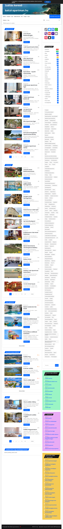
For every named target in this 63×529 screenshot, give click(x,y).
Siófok (53, 281)
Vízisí (50, 339)
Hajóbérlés (47, 195)
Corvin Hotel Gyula (29, 284)
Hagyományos (52, 191)
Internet (46, 208)
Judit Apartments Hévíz (31, 47)
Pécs (22, 16)
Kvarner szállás (28, 368)
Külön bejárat (47, 229)
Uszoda (54, 325)
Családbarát (47, 94)
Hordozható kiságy (48, 202)
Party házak (47, 100)
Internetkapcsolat (52, 208)
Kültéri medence (48, 84)
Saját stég (46, 279)
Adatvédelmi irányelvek (43, 526)
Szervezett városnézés (49, 302)
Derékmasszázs (53, 149)
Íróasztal (46, 354)
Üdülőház (47, 59)
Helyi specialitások (48, 200)
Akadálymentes (52, 120)
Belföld (46, 76)
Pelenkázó (55, 269)
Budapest (8, 16)
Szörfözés (46, 313)
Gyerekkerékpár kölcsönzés (50, 183)
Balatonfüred (53, 128)
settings (13, 2)
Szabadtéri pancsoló (48, 294)
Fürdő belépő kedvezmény (49, 168)
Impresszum (58, 526)
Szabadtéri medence (48, 292)
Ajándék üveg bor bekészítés (50, 118)
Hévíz (46, 204)
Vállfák (46, 339)
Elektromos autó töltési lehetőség (50, 156)
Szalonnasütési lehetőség (49, 296)
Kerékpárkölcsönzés (48, 216)
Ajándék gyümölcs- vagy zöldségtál (51, 116)
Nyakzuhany (47, 262)
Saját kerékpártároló (53, 275)
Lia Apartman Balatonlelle (27, 110)
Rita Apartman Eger (29, 121)
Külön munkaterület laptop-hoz (50, 231)
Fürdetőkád (47, 166)
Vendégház (47, 51)
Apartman (47, 49)
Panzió (46, 55)
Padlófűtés (47, 264)
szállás (51, 306)
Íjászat (55, 352)
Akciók (46, 98)
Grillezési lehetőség (48, 179)
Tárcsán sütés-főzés (48, 323)
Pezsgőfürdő (47, 271)
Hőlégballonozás (52, 204)
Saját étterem (52, 279)
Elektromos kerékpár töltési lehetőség (51, 158)
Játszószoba (47, 212)
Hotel (46, 57)
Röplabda (46, 275)
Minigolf (46, 252)
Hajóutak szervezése (54, 195)
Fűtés (50, 174)
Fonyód (53, 164)
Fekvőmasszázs (54, 160)
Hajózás (46, 197)
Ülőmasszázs (47, 356)
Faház (46, 61)
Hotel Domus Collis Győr (31, 210)
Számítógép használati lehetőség (50, 308)
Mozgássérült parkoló (48, 258)
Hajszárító (54, 193)
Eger (12, 16)
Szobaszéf (53, 304)
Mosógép (53, 254)
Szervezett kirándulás (49, 300)
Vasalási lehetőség (48, 329)
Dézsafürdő (53, 151)
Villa (46, 65)
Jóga (57, 212)
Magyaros (54, 241)
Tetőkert (46, 321)
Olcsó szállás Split (29, 380)
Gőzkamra (47, 191)
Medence (46, 246)
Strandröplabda (53, 285)
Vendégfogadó (48, 69)
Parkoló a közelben (48, 269)
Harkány (51, 197)
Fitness (46, 164)
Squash (51, 283)
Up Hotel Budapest (29, 221)
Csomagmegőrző (48, 147)
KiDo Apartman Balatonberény (28, 59)
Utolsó (32, 156)
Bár (50, 141)
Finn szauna (56, 162)
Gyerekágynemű (48, 187)
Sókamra (54, 315)
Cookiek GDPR (53, 526)
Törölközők (56, 323)
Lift (57, 237)
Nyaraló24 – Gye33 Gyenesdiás (29, 72)
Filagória (46, 162)
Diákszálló (47, 71)
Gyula (28, 16)
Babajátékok (47, 126)
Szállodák (8, 165)
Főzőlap (46, 174)
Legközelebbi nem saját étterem (50, 235)
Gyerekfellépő (47, 181)
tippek (51, 321)
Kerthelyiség (52, 214)
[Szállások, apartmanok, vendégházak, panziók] (32, 7)
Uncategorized (48, 102)
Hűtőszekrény (47, 206)
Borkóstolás (47, 139)
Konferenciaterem (52, 218)
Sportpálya (47, 283)
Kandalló (46, 214)
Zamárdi (51, 348)
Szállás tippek (47, 96)
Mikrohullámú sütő (48, 250)
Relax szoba (47, 273)
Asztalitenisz (55, 122)
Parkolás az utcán (48, 267)
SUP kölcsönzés (48, 290)
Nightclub (53, 260)
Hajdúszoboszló (17, 16)
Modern (50, 252)
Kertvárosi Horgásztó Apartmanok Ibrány (30, 133)
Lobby (46, 239)
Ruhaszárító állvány (54, 273)
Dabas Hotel (27, 259)
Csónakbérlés (55, 147)
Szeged (25, 16)
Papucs (51, 264)
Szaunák (46, 298)
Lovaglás (50, 239)
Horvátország (47, 67)
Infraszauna (54, 206)
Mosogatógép (47, 254)
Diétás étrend (47, 151)
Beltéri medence (48, 133)
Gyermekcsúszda (48, 189)
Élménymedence (48, 350)
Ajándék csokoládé (48, 114)
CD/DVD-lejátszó (48, 145)
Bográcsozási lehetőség (49, 137)
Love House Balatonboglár (28, 34)
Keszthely (55, 216)
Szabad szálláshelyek (30, 319)
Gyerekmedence (48, 185)
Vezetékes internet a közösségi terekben (50, 334)
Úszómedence (52, 354)
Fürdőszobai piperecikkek (49, 172)
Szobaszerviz (47, 304)
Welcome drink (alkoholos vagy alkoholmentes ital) (50, 342)
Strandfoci (47, 285)
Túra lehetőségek (48, 325)
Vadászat (50, 327)
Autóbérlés (47, 124)
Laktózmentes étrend (48, 233)
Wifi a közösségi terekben (49, 346)
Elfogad (47, 1)
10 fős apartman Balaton (49, 112)
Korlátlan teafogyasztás (49, 225)
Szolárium (46, 306)
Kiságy (46, 218)
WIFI (54, 344)
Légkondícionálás (48, 241)
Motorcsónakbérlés (48, 256)
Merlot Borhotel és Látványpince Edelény (30, 246)
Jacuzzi (46, 210)
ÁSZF (49, 526)
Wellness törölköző (48, 344)
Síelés (51, 313)
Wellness (46, 80)
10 (21, 156)
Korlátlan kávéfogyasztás (49, 223)
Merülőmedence (48, 248)
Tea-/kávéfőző (47, 317)
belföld (52, 130)
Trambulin (55, 321)
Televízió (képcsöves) (49, 319)
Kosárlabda (47, 227)
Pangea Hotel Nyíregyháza (27, 197)
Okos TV (52, 262)
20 (25, 156)
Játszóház (55, 210)
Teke (53, 317)
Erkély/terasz (47, 160)
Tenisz (55, 319)
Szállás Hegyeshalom (30, 429)
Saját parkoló (47, 277)
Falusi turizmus (48, 63)
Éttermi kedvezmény (48, 352)
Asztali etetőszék (48, 122)
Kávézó (52, 227)
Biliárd (53, 133)
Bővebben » (26, 42)
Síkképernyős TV (48, 315)
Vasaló (54, 329)
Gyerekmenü (54, 185)
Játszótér (52, 212)
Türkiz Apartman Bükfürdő (28, 98)
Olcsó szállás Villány (29, 402)
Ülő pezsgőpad (53, 356)
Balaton (4, 16)
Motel (46, 75)
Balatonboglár (47, 128)
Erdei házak (47, 82)
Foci (50, 164)
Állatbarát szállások (49, 88)
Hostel (46, 73)
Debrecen (46, 149)
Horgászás (55, 202)
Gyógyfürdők (47, 92)
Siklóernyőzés (47, 281)
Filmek (51, 162)
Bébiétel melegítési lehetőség (50, 143)
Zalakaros (5, 20)
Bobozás (46, 135)
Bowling (52, 139)
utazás (46, 327)
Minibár (54, 250)
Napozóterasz (47, 260)
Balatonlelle (47, 130)
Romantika (47, 90)
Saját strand (53, 277)
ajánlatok (46, 120)
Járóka (50, 210)
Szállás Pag (27, 357)
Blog (8, 20)
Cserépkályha (55, 145)
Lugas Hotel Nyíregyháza (27, 184)
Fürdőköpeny (47, 170)
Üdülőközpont (47, 78)
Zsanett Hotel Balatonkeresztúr (29, 170)
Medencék (52, 246)
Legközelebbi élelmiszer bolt (50, 237)
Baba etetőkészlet (53, 124)
